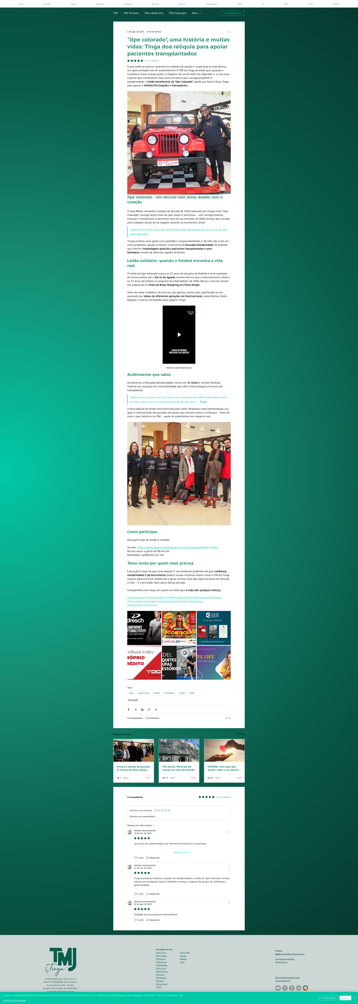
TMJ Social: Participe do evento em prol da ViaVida (178, 768)
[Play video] (179, 335)
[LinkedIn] (298, 988)
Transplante (169, 693)
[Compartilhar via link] (149, 709)
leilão (192, 693)
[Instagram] (285, 988)
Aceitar (345, 998)
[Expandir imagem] (144, 628)
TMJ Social (133, 700)
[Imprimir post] (156, 709)
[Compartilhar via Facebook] (128, 709)
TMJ (115, 13)
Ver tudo (241, 733)
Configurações (328, 998)
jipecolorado (143, 693)
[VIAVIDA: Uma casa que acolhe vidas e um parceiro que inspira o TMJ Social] (224, 750)
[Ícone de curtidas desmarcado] (136, 858)
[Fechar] (354, 998)
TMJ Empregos (177, 13)
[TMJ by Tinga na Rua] (278, 988)
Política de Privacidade (14, 1000)
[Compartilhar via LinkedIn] (142, 709)
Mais (195, 13)
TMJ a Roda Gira (153, 13)
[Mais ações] (229, 31)
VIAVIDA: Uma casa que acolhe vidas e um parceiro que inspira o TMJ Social (224, 768)
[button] (183, 959)
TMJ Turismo (131, 13)
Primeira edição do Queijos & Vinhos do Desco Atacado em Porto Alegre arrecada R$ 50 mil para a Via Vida (133, 768)
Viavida (157, 693)
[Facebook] (292, 988)
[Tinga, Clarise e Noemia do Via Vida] (133, 750)
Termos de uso (281, 962)
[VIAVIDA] (179, 750)
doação (182, 693)
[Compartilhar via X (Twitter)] (135, 709)
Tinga (131, 693)
